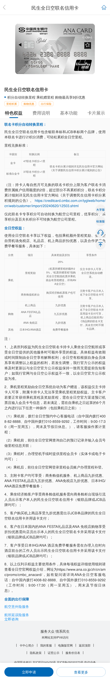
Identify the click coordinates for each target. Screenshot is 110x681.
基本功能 (69, 112)
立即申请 (29, 671)
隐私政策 (36, 653)
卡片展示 (96, 112)
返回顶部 (84, 645)
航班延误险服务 (16, 614)
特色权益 (14, 113)
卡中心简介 (27, 645)
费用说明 (41, 112)
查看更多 (81, 672)
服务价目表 (72, 653)
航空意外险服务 (16, 606)
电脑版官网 (65, 645)
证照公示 (53, 653)
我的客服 (46, 645)
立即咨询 (11, 618)
